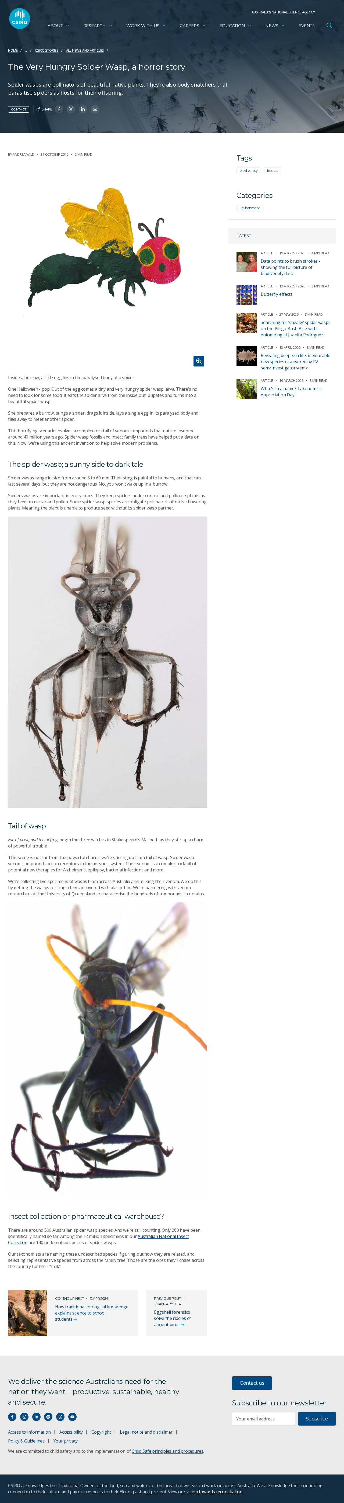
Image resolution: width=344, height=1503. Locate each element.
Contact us (252, 1383)
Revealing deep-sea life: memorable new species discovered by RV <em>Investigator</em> (295, 361)
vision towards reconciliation (215, 1492)
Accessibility (71, 1432)
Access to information (29, 1432)
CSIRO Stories (47, 50)
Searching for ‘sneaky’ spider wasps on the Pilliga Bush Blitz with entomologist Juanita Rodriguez (296, 328)
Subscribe (317, 1419)
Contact (18, 109)
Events (307, 25)
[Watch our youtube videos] (72, 1417)
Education (232, 25)
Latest (243, 235)
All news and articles (85, 50)
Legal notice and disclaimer (146, 1432)
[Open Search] (329, 25)
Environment (249, 208)
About (55, 25)
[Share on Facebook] (59, 109)
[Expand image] (107, 269)
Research (94, 25)
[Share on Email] (95, 109)
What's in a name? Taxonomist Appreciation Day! (291, 392)
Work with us (142, 25)
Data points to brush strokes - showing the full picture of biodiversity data (290, 267)
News (271, 25)
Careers (189, 25)
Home (13, 50)
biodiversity (248, 170)
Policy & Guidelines (26, 1441)
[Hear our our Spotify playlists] (48, 1417)
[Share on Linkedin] (83, 109)
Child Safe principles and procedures (167, 1451)
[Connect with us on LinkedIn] (36, 1417)
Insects (272, 170)
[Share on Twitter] (71, 109)
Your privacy (65, 1441)
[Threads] (60, 1417)
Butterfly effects (276, 294)
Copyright (101, 1432)
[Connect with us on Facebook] (12, 1417)
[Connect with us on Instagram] (24, 1417)
